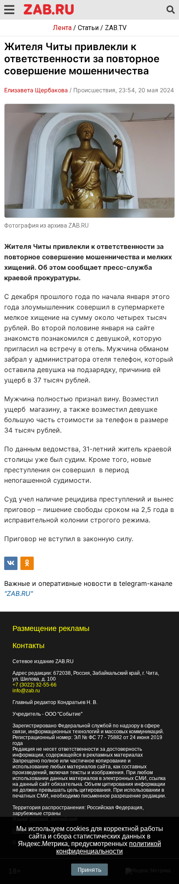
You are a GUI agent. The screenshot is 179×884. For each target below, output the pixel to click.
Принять (89, 870)
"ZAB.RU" (18, 593)
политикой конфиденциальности (108, 847)
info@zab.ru (26, 691)
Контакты (28, 645)
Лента (62, 28)
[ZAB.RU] (49, 13)
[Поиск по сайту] (170, 10)
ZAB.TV (116, 28)
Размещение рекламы (51, 628)
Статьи (88, 28)
